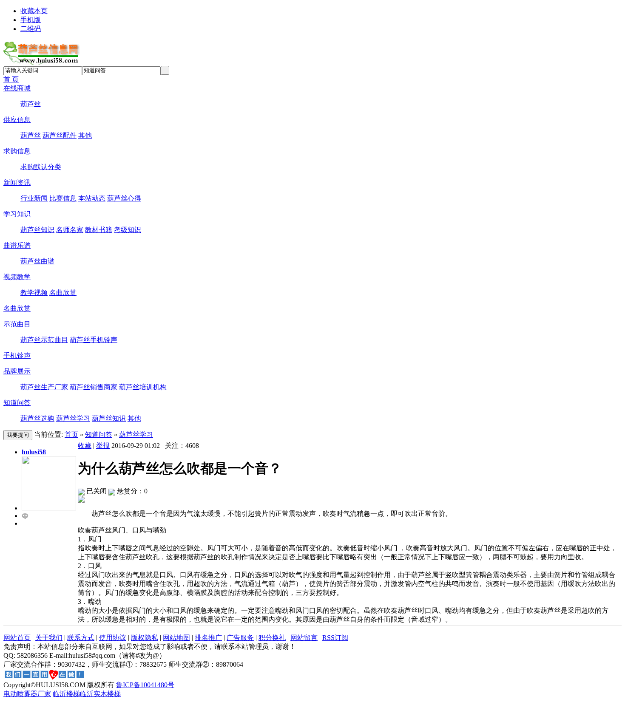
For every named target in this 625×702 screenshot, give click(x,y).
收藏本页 (34, 10)
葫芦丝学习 (73, 418)
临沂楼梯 (66, 693)
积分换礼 (272, 637)
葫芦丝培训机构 (143, 387)
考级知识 (127, 229)
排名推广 (208, 637)
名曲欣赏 (63, 292)
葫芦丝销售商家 (93, 387)
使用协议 (112, 637)
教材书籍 (98, 229)
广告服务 (240, 637)
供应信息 (17, 119)
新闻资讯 (17, 182)
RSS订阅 (335, 637)
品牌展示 (17, 371)
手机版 (30, 19)
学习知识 (17, 214)
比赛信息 (63, 198)
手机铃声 (17, 355)
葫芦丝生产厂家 (44, 387)
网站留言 (304, 637)
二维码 (30, 28)
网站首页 (17, 637)
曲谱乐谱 (17, 245)
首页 (71, 434)
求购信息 (17, 151)
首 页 (11, 79)
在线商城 (17, 88)
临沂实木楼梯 (100, 693)
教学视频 (34, 292)
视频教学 (17, 276)
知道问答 (17, 402)
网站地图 (176, 637)
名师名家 (69, 229)
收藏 (84, 445)
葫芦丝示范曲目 (44, 339)
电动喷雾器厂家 (27, 693)
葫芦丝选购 (37, 418)
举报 (103, 445)
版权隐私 (144, 637)
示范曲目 (17, 324)
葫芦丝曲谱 (37, 261)
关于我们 (48, 637)
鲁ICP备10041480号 (145, 684)
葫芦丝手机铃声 (93, 339)
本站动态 (91, 198)
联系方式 (80, 637)
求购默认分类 (40, 166)
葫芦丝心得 (124, 198)
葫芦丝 (30, 104)
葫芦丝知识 (37, 229)
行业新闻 (34, 198)
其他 (85, 135)
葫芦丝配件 (60, 135)
